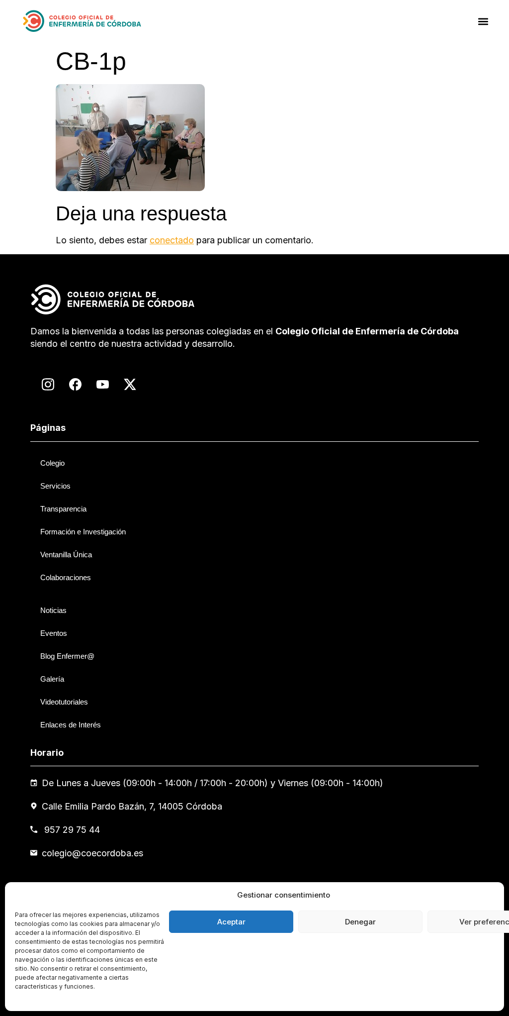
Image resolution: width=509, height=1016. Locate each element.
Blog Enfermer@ (67, 656)
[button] (483, 21)
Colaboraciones (65, 577)
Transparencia (63, 509)
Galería (52, 679)
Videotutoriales (64, 702)
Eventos (53, 633)
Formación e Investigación (83, 531)
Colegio (52, 463)
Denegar (360, 921)
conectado (172, 240)
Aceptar (231, 921)
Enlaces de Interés (70, 724)
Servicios (55, 486)
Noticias (53, 610)
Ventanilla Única (66, 554)
